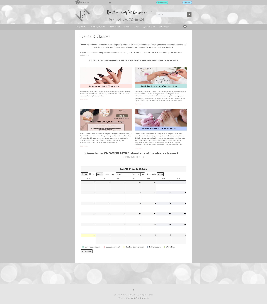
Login (137, 26)
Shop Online (81, 26)
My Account (147, 26)
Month (100, 174)
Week (107, 174)
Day (112, 174)
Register (127, 26)
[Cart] (109, 2)
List (91, 174)
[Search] (189, 14)
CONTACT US (133, 157)
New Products (164, 26)
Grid (84, 174)
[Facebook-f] (133, 289)
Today (160, 174)
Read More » (84, 99)
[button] (185, 26)
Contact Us (113, 26)
